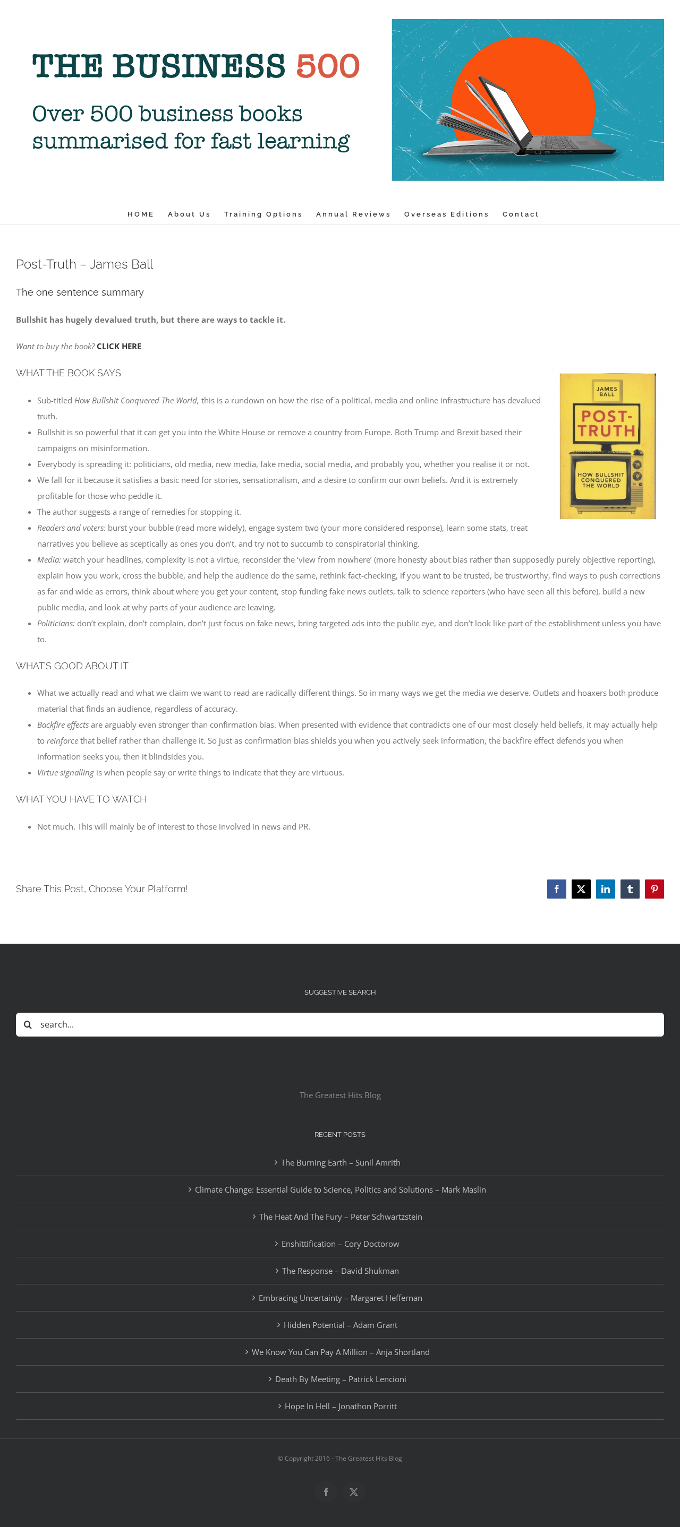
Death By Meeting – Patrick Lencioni (340, 1379)
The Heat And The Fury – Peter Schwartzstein (340, 1216)
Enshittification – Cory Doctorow (341, 1243)
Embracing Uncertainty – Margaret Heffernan (340, 1297)
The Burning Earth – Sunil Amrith (341, 1162)
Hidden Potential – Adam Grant (340, 1324)
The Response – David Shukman (340, 1270)
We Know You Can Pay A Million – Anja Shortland (341, 1352)
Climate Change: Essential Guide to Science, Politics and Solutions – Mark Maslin (340, 1189)
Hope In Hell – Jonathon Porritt (341, 1406)
